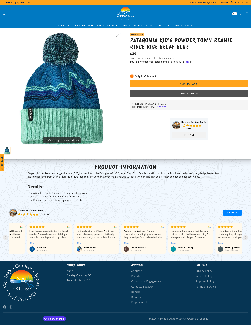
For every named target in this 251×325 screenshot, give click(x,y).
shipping (146, 58)
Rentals (189, 25)
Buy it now (189, 93)
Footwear (87, 25)
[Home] (125, 13)
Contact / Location (142, 286)
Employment (139, 302)
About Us (136, 271)
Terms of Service (206, 286)
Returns (136, 297)
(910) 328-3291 (241, 2)
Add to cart (189, 83)
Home (125, 25)
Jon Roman (71, 247)
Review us (189, 134)
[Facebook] (4, 307)
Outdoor (150, 25)
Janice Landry (167, 247)
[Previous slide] (5, 237)
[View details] (21, 283)
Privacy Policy (204, 271)
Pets (161, 25)
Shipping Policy (205, 281)
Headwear (112, 25)
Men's (61, 25)
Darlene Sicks (120, 247)
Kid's (99, 25)
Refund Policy (204, 276)
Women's (73, 25)
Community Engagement (146, 281)
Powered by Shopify (197, 318)
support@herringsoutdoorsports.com (210, 2)
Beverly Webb (214, 247)
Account (241, 13)
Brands (135, 276)
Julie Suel (23, 247)
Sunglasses (174, 25)
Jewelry (136, 25)
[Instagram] (11, 307)
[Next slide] (245, 237)
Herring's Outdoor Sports (193, 122)
